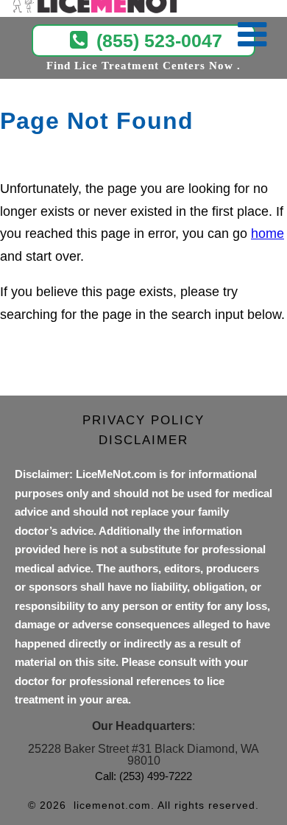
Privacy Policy (143, 420)
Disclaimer (143, 440)
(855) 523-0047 (159, 40)
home (267, 233)
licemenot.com (112, 805)
